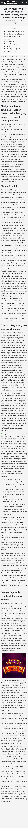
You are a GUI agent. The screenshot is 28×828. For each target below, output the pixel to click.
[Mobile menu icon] (2, 2)
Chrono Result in (9, 41)
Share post (15, 23)
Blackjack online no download (16, 228)
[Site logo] (11, 2)
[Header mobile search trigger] (26, 2)
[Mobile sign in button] (23, 2)
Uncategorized (11, 21)
